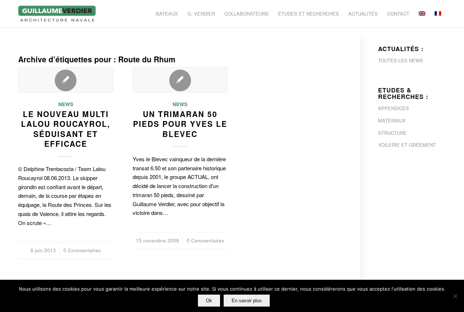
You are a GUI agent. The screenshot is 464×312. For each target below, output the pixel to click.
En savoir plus (247, 300)
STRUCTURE (392, 132)
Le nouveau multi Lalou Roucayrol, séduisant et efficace (65, 128)
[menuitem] (167, 13)
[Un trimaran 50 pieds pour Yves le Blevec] (180, 79)
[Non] (455, 296)
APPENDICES (393, 108)
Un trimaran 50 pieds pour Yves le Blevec (180, 123)
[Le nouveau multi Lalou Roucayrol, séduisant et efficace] (65, 79)
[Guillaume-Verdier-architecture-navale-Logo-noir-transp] (57, 13)
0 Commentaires (82, 250)
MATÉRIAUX (392, 120)
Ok (209, 300)
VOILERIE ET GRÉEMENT (407, 144)
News (65, 104)
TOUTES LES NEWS (400, 60)
